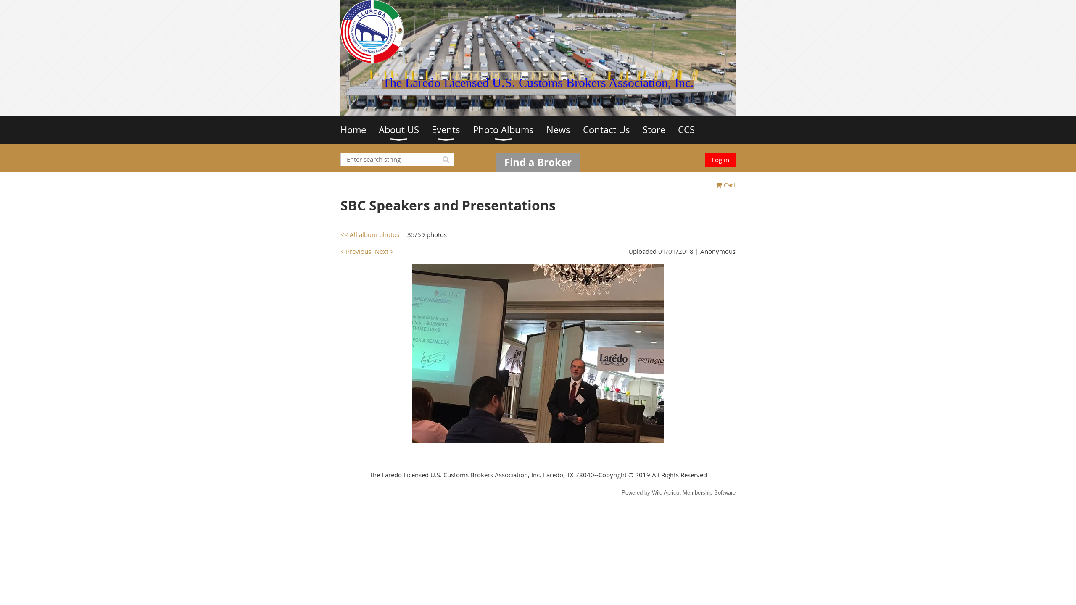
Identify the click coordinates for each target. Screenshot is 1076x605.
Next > (384, 251)
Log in (720, 159)
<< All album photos (369, 234)
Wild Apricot (666, 492)
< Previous (355, 251)
